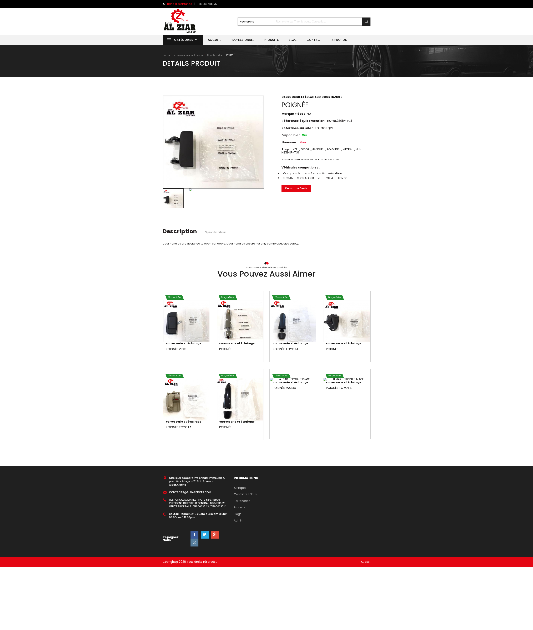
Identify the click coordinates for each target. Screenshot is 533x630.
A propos (339, 40)
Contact (314, 40)
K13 (295, 149)
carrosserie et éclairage (188, 55)
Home (166, 55)
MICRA (347, 149)
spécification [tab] (215, 232)
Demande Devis (296, 188)
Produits (271, 40)
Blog (293, 40)
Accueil (214, 40)
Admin (238, 521)
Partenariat (242, 501)
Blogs (237, 514)
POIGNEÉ (333, 149)
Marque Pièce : (296, 114)
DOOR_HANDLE (312, 149)
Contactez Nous (245, 494)
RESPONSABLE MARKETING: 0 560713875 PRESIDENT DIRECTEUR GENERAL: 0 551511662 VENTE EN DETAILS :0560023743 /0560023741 (197, 503)
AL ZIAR (366, 562)
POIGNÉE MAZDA (284, 388)
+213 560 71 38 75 (207, 4)
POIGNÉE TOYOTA (285, 349)
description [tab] (180, 231)
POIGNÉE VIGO (176, 349)
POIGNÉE (225, 349)
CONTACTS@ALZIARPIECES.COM (190, 492)
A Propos (240, 488)
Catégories (183, 40)
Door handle (214, 55)
